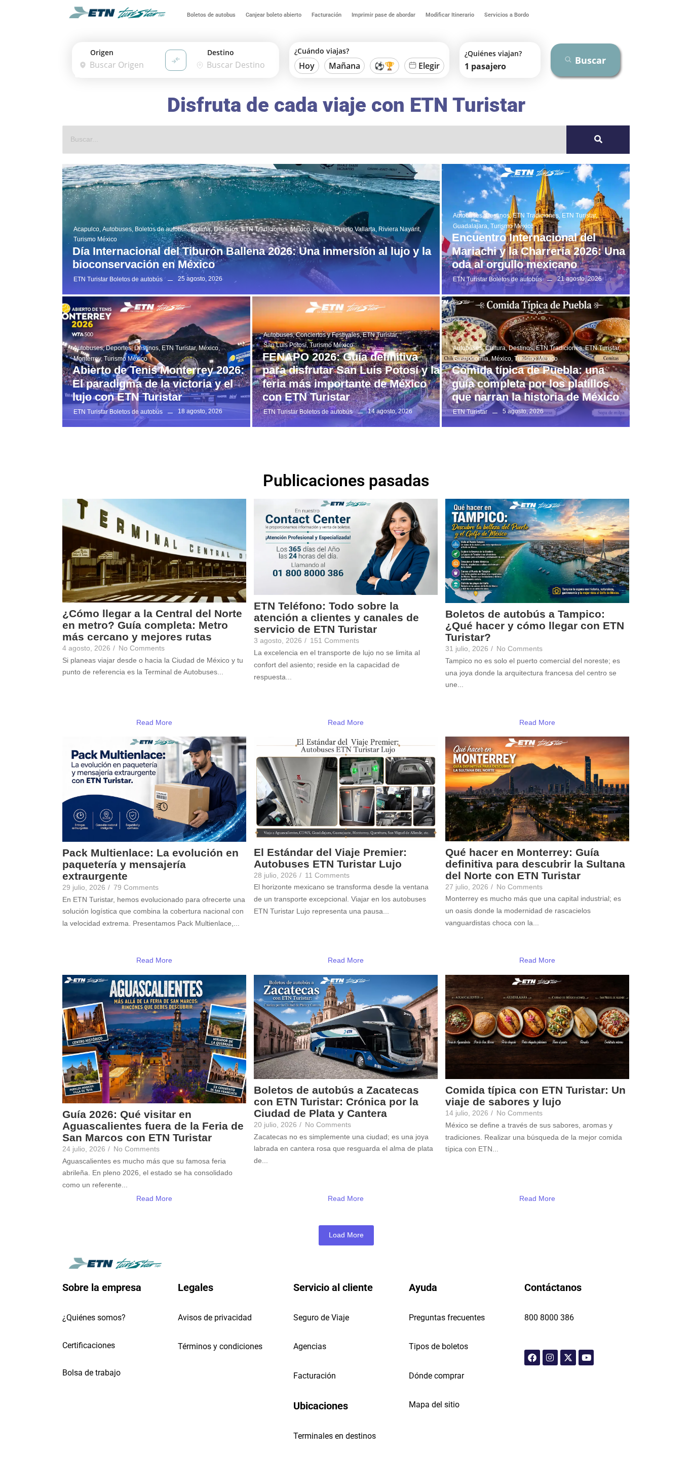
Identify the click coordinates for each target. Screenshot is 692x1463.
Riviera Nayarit (399, 229)
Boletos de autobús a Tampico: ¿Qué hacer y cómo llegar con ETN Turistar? (534, 625)
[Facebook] (532, 1357)
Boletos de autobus (211, 15)
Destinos (227, 229)
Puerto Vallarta (356, 229)
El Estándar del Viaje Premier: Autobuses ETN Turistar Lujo (330, 858)
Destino (220, 52)
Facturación (326, 15)
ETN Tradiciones (265, 229)
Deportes (119, 348)
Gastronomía (471, 358)
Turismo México (95, 239)
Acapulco (87, 229)
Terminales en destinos (334, 1436)
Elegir (429, 65)
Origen (101, 52)
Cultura (496, 348)
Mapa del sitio (434, 1404)
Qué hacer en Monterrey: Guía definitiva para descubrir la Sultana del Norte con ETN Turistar (535, 863)
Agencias (309, 1346)
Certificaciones (88, 1345)
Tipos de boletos (438, 1346)
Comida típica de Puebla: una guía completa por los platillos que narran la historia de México (535, 383)
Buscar (590, 60)
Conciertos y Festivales (328, 334)
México (301, 229)
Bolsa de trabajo (91, 1373)
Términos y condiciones (220, 1346)
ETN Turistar (579, 215)
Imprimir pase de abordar (383, 15)
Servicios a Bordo (506, 15)
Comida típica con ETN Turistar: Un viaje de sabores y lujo (535, 1095)
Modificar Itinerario (450, 15)
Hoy (307, 65)
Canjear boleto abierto (273, 15)
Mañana (344, 65)
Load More (346, 1235)
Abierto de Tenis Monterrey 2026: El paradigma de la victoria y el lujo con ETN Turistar (158, 383)
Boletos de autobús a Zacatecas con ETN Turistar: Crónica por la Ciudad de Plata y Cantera (336, 1101)
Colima (201, 229)
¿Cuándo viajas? (321, 51)
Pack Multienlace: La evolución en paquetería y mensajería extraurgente (150, 864)
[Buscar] (598, 139)
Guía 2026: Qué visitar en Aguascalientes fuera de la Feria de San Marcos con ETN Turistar (153, 1125)
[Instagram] (550, 1357)
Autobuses (117, 229)
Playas (323, 229)
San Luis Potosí (285, 345)
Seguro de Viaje (321, 1317)
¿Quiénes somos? (94, 1317)
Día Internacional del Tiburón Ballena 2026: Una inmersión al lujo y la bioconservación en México (251, 258)
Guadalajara (471, 226)
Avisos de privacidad (215, 1317)
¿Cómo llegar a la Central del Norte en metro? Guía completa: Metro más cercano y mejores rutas (152, 625)
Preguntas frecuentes (447, 1317)
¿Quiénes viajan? (493, 53)
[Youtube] (586, 1357)
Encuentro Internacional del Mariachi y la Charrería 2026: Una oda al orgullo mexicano (538, 251)
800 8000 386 (549, 1317)
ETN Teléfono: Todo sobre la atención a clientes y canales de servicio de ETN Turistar (336, 617)
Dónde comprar (436, 1376)
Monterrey (87, 358)
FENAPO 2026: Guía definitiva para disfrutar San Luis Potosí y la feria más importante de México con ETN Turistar (351, 377)
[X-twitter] (568, 1357)
